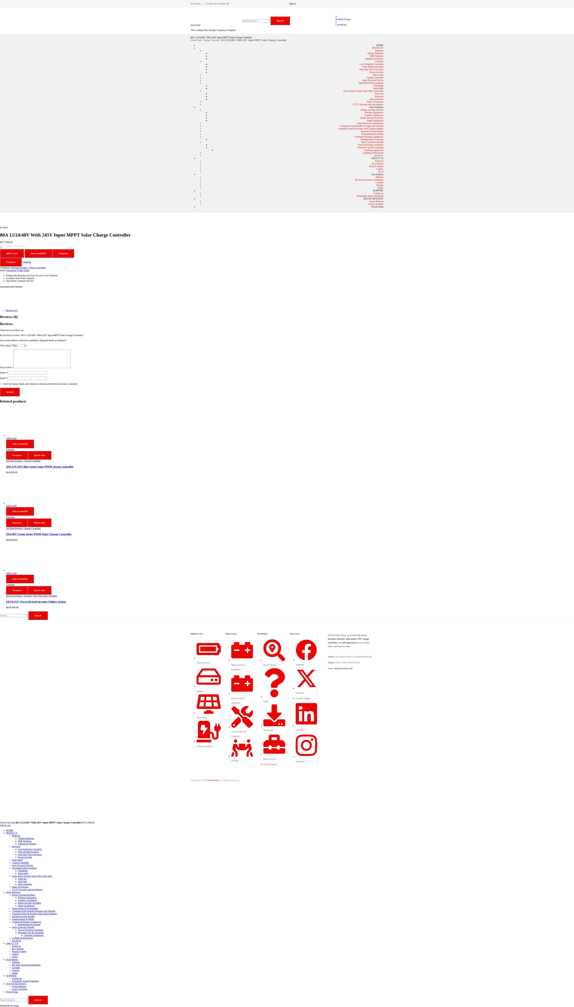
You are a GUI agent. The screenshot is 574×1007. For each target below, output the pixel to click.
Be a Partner (377, 163)
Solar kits (379, 96)
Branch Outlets (376, 166)
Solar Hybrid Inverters (372, 66)
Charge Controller (211, 40)
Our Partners (377, 174)
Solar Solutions (376, 107)
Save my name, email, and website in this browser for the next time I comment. (41, 384)
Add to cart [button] (11, 438)
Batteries (379, 50)
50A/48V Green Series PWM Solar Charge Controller (39, 534)
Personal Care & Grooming (370, 147)
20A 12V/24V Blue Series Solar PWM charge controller (40, 466)
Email (3, 378)
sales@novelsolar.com (343, 668)
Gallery (379, 169)
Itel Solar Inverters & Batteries (369, 180)
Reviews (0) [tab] (9, 317)
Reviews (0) (11, 310)
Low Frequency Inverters (371, 64)
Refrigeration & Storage (372, 139)
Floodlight (378, 85)
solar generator (376, 99)
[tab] (290, 310)
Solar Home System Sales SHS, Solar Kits (363, 91)
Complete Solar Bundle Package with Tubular (361, 126)
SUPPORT (378, 190)
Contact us (378, 193)
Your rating (6, 345)
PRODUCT (377, 48)
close (16, 1005)
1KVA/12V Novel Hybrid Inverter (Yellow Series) (36, 601)
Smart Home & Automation (370, 123)
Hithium (379, 177)
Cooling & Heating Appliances (368, 136)
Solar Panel (378, 75)
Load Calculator (375, 204)
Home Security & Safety (371, 118)
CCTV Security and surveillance (368, 104)
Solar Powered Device (372, 80)
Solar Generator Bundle (372, 142)
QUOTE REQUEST (373, 198)
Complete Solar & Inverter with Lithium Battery (360, 128)
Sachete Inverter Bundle (372, 131)
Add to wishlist (38, 253)
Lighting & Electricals (373, 153)
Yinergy (379, 185)
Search (280, 21)
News (380, 171)
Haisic (380, 188)
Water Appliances (375, 120)
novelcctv (378, 155)
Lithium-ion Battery (374, 58)
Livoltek (379, 182)
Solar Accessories (375, 101)
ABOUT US (377, 158)
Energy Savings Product (372, 110)
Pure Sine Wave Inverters (371, 69)
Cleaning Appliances (373, 150)
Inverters (379, 61)
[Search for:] (14, 615)
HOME (379, 45)
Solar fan (379, 93)
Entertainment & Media (372, 134)
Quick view (39, 455)
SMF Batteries (376, 56)
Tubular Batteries (375, 53)
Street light (378, 88)
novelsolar (195, 25)
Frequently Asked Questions (370, 196)
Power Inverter (376, 72)
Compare (63, 253)
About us (379, 161)
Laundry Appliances (373, 115)
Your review (6, 367)
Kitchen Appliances (374, 112)
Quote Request (376, 201)
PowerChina (377, 206)
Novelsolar (214, 780)
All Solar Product (19, 267)
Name (3, 372)
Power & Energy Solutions (370, 145)
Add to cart (12, 253)
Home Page (196, 40)
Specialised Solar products (371, 83)
